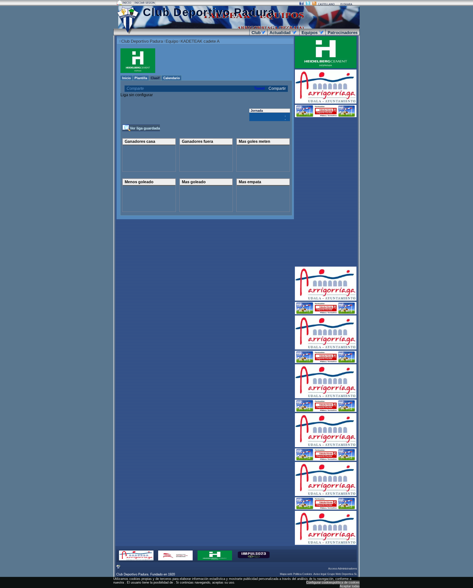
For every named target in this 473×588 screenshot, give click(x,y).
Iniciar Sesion (145, 2)
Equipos (312, 32)
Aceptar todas (350, 586)
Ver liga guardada (145, 128)
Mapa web (286, 573)
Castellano (326, 4)
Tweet (259, 88)
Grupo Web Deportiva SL (342, 573)
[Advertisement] (325, 192)
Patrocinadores (342, 32)
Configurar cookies (319, 582)
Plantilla (141, 78)
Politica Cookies (302, 573)
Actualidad (282, 32)
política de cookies (346, 582)
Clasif (155, 78)
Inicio (127, 2)
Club (258, 32)
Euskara (346, 4)
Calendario (171, 78)
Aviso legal (319, 573)
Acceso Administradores (342, 568)
